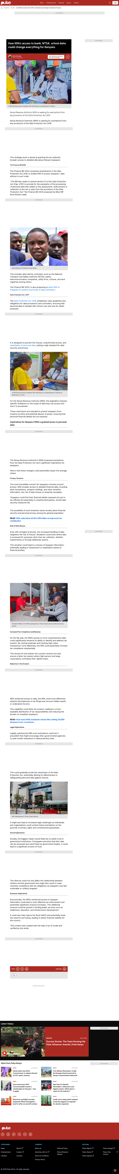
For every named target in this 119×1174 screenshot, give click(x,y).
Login (115, 3)
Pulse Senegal (108, 1148)
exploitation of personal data (22, 345)
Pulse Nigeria (86, 1148)
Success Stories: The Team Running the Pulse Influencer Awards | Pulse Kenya (65, 1043)
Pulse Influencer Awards (62, 1153)
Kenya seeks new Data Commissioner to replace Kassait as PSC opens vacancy (25, 1073)
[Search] (110, 3)
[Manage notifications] (115, 1170)
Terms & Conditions (42, 1156)
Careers (76, 3)
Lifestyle (61, 3)
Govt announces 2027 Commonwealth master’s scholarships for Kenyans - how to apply (24, 1087)
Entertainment (51, 3)
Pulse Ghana (86, 1152)
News (42, 3)
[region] (59, 1058)
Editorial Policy (62, 1148)
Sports (69, 3)
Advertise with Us (41, 1152)
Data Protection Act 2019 (25, 301)
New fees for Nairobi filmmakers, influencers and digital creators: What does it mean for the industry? (63, 1087)
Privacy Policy (40, 1159)
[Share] (68, 57)
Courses (19, 1156)
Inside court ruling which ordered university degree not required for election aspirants (65, 1101)
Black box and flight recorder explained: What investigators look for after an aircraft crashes (25, 1101)
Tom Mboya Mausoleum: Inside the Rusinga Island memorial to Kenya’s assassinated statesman (65, 1073)
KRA (14, 975)
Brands (13, 7)
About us (38, 1148)
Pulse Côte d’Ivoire (107, 1153)
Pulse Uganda (87, 1156)
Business (6, 7)
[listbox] (59, 1058)
